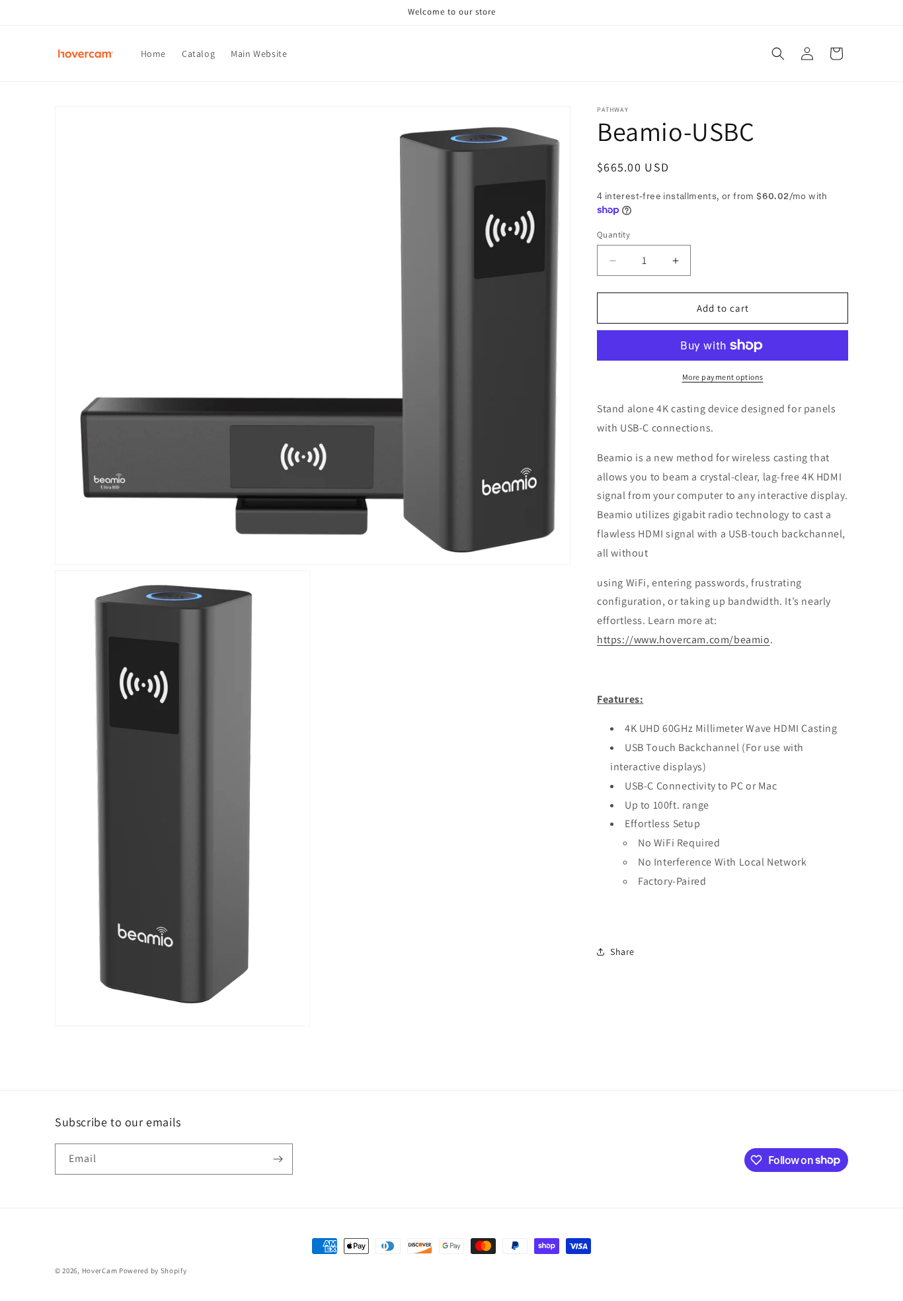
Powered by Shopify (153, 1270)
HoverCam (100, 1270)
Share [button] (622, 952)
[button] (778, 53)
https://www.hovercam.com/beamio (683, 640)
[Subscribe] (277, 1159)
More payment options (723, 377)
